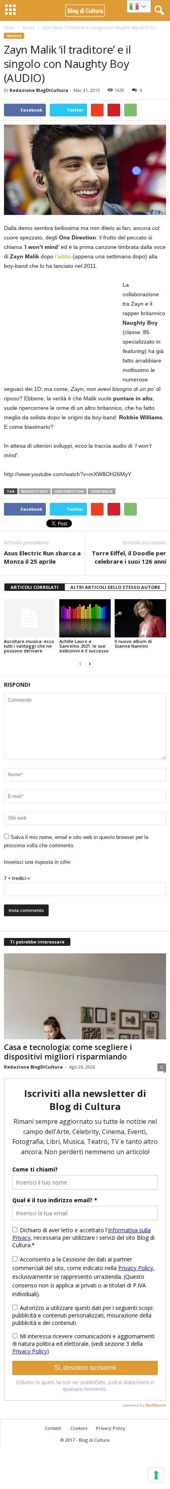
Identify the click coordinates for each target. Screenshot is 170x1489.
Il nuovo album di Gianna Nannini (133, 643)
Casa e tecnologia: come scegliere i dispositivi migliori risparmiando (68, 1052)
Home (9, 27)
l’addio (63, 256)
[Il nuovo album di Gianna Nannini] (140, 618)
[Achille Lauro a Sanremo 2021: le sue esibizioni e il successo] (85, 618)
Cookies (78, 1428)
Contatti (53, 1428)
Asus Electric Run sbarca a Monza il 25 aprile (42, 557)
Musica (28, 27)
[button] (157, 10)
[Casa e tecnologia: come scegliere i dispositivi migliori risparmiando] (85, 996)
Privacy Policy (110, 1428)
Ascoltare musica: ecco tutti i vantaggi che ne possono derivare (29, 646)
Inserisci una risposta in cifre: (38, 862)
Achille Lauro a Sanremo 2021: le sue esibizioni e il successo (84, 646)
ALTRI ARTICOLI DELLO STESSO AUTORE (115, 587)
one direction (69, 491)
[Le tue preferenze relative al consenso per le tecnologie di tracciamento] (156, 1475)
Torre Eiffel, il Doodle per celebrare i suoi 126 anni (129, 557)
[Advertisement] (63, 329)
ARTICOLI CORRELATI (35, 587)
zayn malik (102, 491)
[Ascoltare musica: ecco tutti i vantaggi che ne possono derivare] (29, 618)
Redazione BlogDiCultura (38, 90)
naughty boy (34, 491)
